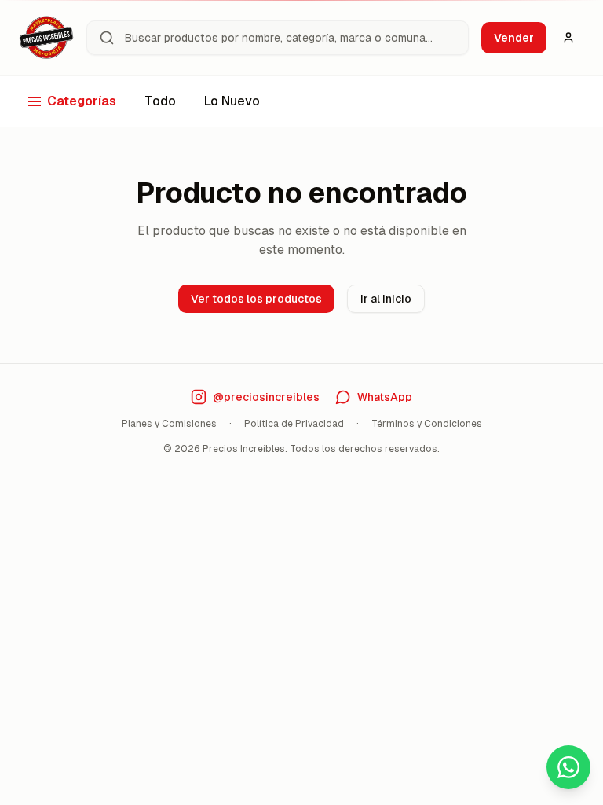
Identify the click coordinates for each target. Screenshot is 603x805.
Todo (160, 101)
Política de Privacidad (294, 423)
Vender (514, 37)
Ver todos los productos (256, 298)
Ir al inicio (385, 298)
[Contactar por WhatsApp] (568, 767)
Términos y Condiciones (426, 423)
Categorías (81, 101)
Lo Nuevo (232, 101)
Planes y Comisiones (169, 423)
